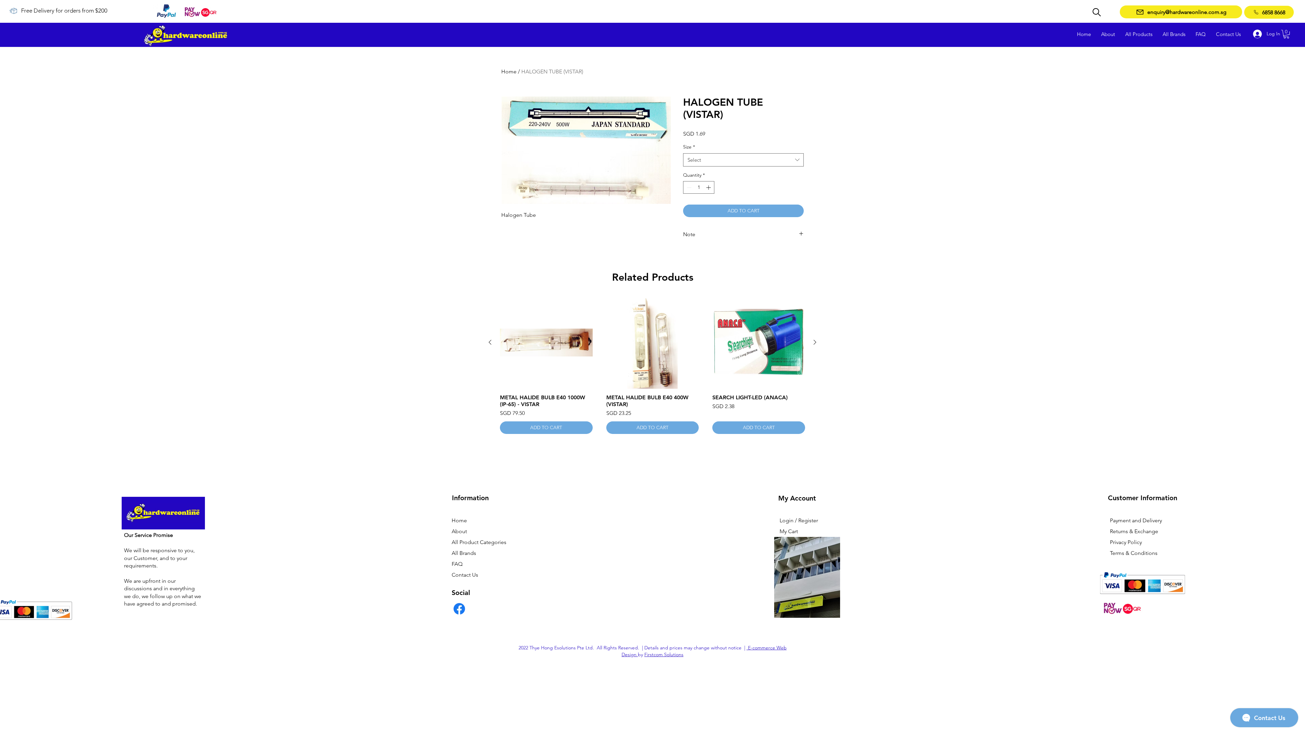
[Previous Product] (490, 342)
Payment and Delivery (1136, 520)
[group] (652, 365)
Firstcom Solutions (663, 654)
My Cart (789, 531)
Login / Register (799, 520)
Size (689, 147)
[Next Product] (815, 342)
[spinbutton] (699, 187)
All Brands (464, 553)
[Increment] (709, 187)
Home (509, 71)
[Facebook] (459, 608)
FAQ (457, 564)
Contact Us (465, 575)
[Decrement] (688, 187)
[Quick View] (546, 342)
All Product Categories (479, 542)
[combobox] (743, 160)
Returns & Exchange (1134, 531)
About (459, 531)
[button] (1286, 34)
